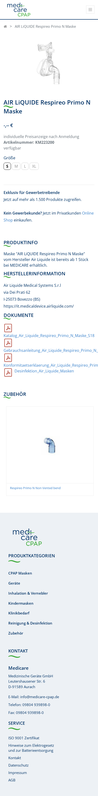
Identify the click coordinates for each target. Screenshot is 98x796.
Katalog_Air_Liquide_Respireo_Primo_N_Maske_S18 (49, 335)
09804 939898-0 (36, 704)
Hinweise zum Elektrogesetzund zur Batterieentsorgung (31, 748)
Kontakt (14, 757)
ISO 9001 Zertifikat (23, 737)
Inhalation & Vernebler (28, 593)
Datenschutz (18, 765)
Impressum (17, 772)
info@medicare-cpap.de (39, 696)
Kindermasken (21, 603)
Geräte (14, 583)
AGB (11, 780)
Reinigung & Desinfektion (30, 623)
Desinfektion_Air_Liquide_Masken (44, 371)
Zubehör (15, 633)
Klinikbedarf (18, 613)
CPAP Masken (20, 573)
